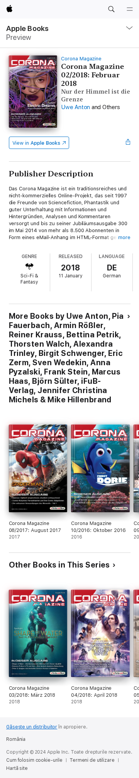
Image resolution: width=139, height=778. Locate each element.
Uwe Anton (75, 107)
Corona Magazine (81, 59)
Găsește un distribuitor (31, 727)
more (124, 237)
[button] (111, 9)
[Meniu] (129, 9)
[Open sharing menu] (127, 142)
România (15, 739)
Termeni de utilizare (92, 760)
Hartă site (17, 768)
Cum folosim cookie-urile (34, 760)
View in (36, 143)
